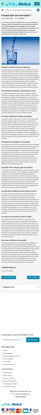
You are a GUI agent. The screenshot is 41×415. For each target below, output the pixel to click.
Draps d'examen (7, 375)
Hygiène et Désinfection (9, 381)
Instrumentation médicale (10, 384)
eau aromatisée (6, 79)
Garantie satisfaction (8, 364)
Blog (7, 10)
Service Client (6, 361)
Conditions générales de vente (11, 356)
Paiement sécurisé (8, 359)
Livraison (5, 350)
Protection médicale (8, 378)
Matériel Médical (7, 372)
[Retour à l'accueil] (2, 10)
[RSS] (38, 10)
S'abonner (34, 340)
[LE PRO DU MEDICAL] (18, 4)
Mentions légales (7, 353)
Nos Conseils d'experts (9, 386)
